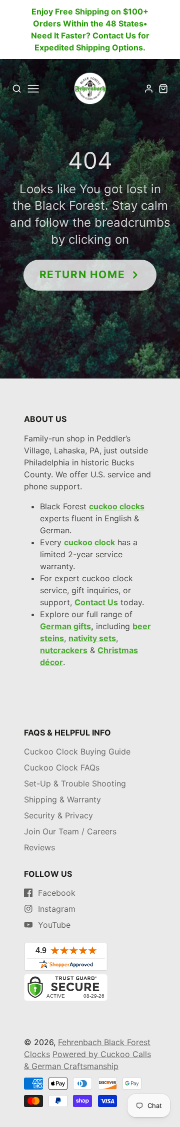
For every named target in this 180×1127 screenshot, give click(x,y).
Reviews (39, 847)
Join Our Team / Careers (70, 831)
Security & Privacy (58, 815)
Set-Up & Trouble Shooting (75, 783)
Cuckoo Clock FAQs (62, 767)
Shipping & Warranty (62, 799)
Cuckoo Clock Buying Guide (77, 751)
